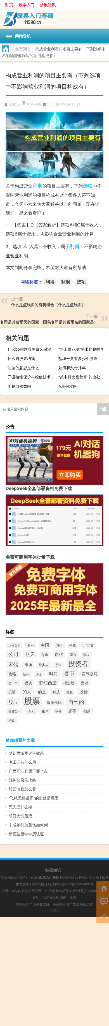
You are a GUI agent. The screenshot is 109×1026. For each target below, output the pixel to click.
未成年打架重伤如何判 (28, 825)
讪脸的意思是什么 (23, 367)
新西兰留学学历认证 (26, 833)
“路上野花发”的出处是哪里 (81, 349)
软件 (58, 711)
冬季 (44, 654)
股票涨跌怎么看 (22, 789)
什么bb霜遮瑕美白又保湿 (29, 349)
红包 (70, 692)
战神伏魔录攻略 (22, 780)
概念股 (68, 682)
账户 (45, 711)
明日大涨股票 (20, 816)
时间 (53, 673)
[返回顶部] (102, 915)
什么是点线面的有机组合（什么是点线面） (48, 304)
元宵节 (88, 645)
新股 (39, 674)
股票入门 (26, 4)
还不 (72, 711)
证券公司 (14, 711)
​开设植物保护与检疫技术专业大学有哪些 (32, 377)
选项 (88, 185)
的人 (26, 691)
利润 (37, 185)
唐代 (59, 654)
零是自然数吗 (19, 386)
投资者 (78, 663)
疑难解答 (54, 883)
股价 (83, 691)
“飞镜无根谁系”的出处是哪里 (33, 798)
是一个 (13, 683)
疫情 (12, 691)
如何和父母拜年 (72, 367)
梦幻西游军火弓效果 (26, 753)
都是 (87, 711)
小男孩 (54, 909)
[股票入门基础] (54, 19)
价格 (72, 645)
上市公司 (14, 645)
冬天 (30, 654)
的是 (42, 691)
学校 (86, 655)
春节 (69, 673)
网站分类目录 (89, 877)
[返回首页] (102, 887)
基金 (73, 654)
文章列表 (23, 49)
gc (19, 105)
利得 (75, 246)
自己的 (76, 702)
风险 (11, 720)
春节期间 (89, 673)
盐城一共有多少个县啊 (78, 358)
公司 (13, 653)
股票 (32, 700)
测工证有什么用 (22, 762)
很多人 (44, 664)
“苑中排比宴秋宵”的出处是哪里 (83, 377)
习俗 (59, 645)
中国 (45, 645)
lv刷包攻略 (67, 386)
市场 (28, 664)
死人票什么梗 (20, 807)
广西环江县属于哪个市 (28, 771)
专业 (30, 645)
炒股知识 (48, 4)
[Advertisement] (54, 971)
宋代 (13, 664)
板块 (28, 682)
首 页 (8, 4)
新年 (26, 673)
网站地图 (38, 883)
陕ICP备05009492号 (77, 883)
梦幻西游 (48, 682)
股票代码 (54, 702)
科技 (56, 691)
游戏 (84, 682)
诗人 (31, 711)
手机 (58, 664)
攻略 (12, 673)
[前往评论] (102, 901)
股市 (12, 702)
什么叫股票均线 (21, 358)
